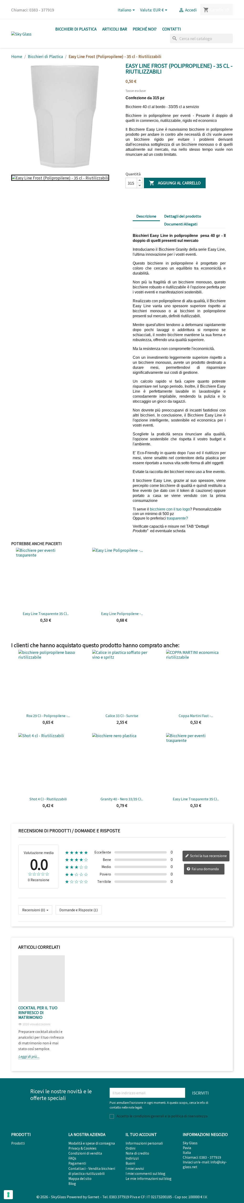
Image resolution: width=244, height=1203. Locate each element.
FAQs (72, 1158)
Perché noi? (145, 29)
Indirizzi (132, 1158)
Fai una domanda (205, 868)
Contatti (171, 29)
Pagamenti (77, 1163)
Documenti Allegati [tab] (180, 223)
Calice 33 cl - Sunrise (122, 715)
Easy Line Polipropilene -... (122, 613)
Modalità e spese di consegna (91, 1143)
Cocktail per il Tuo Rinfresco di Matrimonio (37, 1012)
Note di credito (137, 1153)
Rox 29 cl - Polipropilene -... (48, 715)
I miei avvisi (135, 1168)
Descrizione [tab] (146, 216)
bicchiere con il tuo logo (170, 509)
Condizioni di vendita (85, 1153)
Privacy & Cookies (82, 1148)
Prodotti (18, 1143)
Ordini (130, 1148)
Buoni (130, 1163)
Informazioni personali (144, 1143)
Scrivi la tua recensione (208, 855)
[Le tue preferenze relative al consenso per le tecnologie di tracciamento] (8, 1194)
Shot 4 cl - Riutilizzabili (48, 799)
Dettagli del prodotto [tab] (182, 216)
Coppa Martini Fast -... (196, 715)
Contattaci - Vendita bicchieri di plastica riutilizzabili (91, 1171)
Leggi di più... (28, 1056)
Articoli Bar (114, 29)
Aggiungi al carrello (175, 183)
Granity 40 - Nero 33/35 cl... (122, 799)
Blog (72, 1183)
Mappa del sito (80, 1178)
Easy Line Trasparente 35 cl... (46, 613)
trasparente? (177, 518)
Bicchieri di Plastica (76, 29)
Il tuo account (141, 1134)
